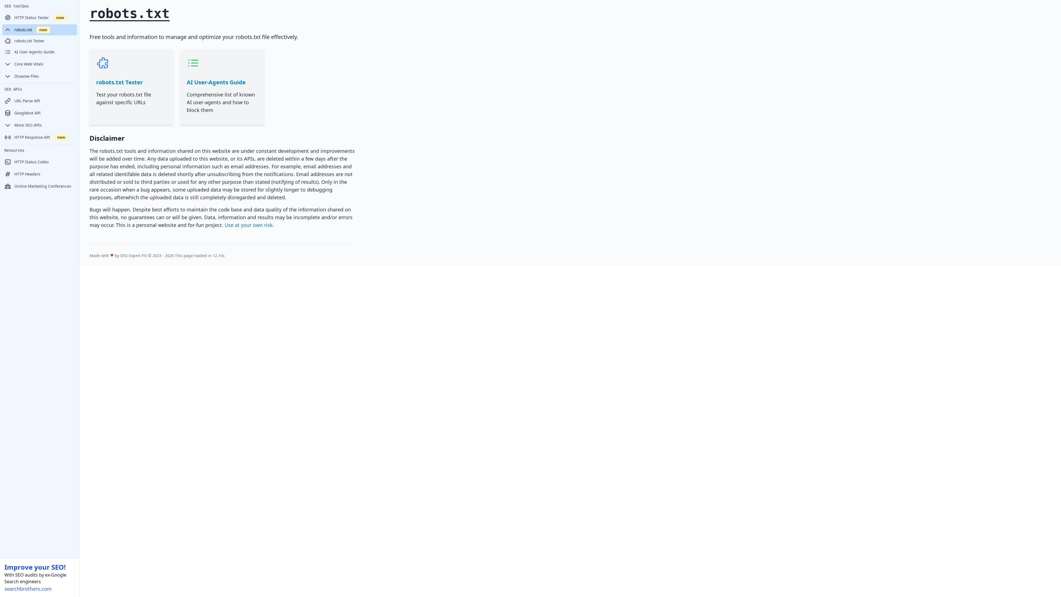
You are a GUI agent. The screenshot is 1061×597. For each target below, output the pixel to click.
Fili (144, 255)
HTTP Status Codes (31, 161)
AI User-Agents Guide (34, 51)
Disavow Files (26, 76)
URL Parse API (27, 100)
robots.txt (30, 29)
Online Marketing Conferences (42, 186)
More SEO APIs (28, 125)
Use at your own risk (249, 225)
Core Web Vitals (28, 64)
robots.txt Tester (29, 40)
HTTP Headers (27, 174)
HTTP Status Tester (39, 17)
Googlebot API (27, 113)
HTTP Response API (39, 137)
